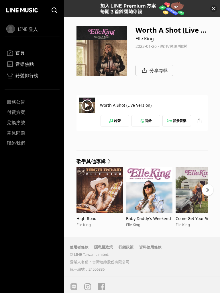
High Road (86, 218)
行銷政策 (126, 247)
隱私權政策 (103, 247)
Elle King (144, 38)
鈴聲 (117, 120)
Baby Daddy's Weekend (148, 218)
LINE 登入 (28, 29)
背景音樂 (179, 120)
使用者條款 (79, 247)
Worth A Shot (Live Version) (126, 105)
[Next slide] (207, 190)
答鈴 (148, 120)
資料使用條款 (150, 247)
